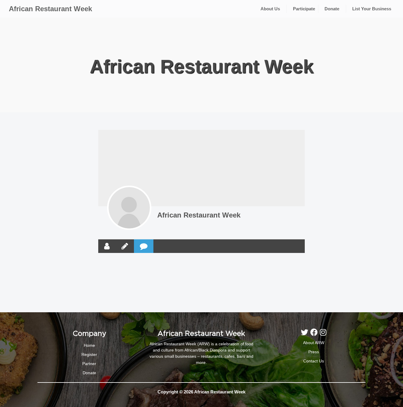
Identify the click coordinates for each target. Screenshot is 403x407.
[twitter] (305, 332)
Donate (332, 8)
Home (89, 345)
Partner (89, 363)
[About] (107, 246)
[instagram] (323, 332)
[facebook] (315, 332)
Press (313, 351)
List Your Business (371, 8)
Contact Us (313, 361)
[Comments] (143, 246)
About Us (270, 8)
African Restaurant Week (50, 9)
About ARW (313, 342)
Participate (304, 8)
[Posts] (125, 246)
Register (89, 354)
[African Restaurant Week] (129, 208)
